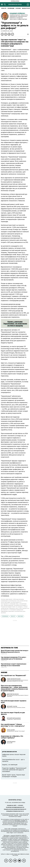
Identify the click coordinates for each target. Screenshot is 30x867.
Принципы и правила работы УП (15, 811)
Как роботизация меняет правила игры (13, 701)
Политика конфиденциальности (15, 807)
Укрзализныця (5, 616)
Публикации (10, 8)
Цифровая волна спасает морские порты (13, 755)
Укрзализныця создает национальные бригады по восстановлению (13, 664)
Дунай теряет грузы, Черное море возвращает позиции (13, 775)
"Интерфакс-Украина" (19, 820)
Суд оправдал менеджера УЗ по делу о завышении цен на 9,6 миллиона (13, 658)
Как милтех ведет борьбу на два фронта (13, 713)
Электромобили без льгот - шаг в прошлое (13, 760)
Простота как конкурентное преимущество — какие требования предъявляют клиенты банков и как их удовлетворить (14, 688)
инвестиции (20, 616)
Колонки (18, 8)
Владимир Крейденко (17, 13)
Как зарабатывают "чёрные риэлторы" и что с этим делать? (13, 725)
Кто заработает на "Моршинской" (13, 675)
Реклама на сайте (11, 805)
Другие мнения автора (9, 751)
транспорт (13, 616)
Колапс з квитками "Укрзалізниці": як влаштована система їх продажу (15, 324)
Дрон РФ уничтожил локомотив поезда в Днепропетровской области (14, 651)
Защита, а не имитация (9, 764)
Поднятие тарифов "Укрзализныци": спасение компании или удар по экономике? (14, 769)
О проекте (20, 805)
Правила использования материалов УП (15, 809)
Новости (3, 8)
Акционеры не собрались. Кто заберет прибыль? (12, 737)
